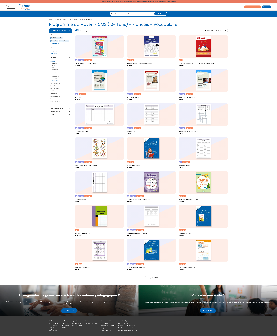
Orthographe (55, 78)
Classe (52, 48)
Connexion (266, 7)
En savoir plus (69, 310)
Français (81, 19)
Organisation (53, 93)
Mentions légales (123, 323)
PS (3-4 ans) (53, 326)
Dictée (53, 65)
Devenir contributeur (91, 323)
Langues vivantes (54, 88)
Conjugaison (55, 63)
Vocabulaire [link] (89, 19)
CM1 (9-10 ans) (54, 51)
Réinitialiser (56, 44)
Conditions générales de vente (128, 330)
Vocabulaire (55, 80)
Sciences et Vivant (55, 101)
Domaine (53, 57)
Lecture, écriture (56, 76)
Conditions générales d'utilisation (128, 328)
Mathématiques (54, 91)
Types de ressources (56, 108)
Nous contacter (106, 330)
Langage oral (55, 72)
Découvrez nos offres (252, 7)
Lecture (54, 74)
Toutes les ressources (117, 14)
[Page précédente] (143, 278)
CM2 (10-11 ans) (73, 19)
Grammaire (55, 69)
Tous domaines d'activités (57, 104)
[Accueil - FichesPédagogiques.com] (24, 7)
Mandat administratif (108, 326)
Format (52, 114)
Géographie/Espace (55, 83)
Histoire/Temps (54, 85)
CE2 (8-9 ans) (65, 328)
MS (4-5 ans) (53, 328)
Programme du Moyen (61, 19)
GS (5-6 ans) (53, 330)
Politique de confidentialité (126, 326)
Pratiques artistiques (55, 98)
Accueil (51, 19)
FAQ (102, 328)
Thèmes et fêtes (55, 111)
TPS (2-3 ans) (53, 323)
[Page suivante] (160, 278)
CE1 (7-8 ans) (65, 326)
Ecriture (54, 67)
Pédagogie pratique (55, 96)
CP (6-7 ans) (65, 323)
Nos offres (104, 323)
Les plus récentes (216, 30)
